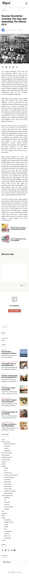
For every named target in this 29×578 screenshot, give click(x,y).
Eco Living (7, 502)
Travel (4, 386)
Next (22, 285)
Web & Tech (7, 536)
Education (7, 446)
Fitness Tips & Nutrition (9, 361)
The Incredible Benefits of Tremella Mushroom (19, 269)
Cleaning (6, 498)
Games (6, 524)
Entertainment (6, 455)
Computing (7, 520)
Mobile (6, 527)
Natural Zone (8, 489)
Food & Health (6, 460)
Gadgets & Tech (8, 522)
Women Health (8, 493)
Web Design (7, 538)
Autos (3, 440)
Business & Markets (9, 444)
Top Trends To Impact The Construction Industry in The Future (9, 401)
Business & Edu (6, 398)
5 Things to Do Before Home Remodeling (9, 425)
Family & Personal (7, 457)
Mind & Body (7, 486)
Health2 (4, 466)
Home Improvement (8, 422)
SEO (5, 529)
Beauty (6, 468)
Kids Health (7, 482)
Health (4, 374)
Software (7, 534)
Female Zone (8, 473)
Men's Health (8, 484)
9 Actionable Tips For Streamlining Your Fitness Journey (9, 364)
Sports (3, 516)
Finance (4, 410)
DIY (5, 500)
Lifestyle (4, 513)
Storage (6, 509)
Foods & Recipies (17, 265)
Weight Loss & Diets (10, 491)
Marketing (7, 451)
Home (3, 340)
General (4, 10)
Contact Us (5, 338)
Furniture (7, 504)
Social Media (7, 531)
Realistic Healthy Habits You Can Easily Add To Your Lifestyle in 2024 (10, 376)
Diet (5, 470)
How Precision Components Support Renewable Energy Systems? (9, 352)
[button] (26, 3)
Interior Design (8, 507)
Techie (3, 518)
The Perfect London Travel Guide (8, 388)
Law (3, 511)
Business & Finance (7, 453)
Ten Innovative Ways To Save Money (10, 413)
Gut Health (7, 480)
